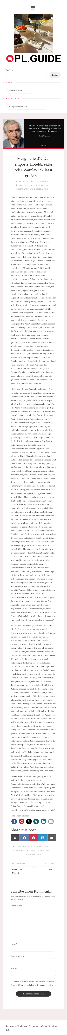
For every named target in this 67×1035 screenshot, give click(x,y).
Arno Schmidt (23, 847)
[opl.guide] (33, 33)
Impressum (11, 1026)
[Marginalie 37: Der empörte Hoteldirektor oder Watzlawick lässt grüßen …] (33, 133)
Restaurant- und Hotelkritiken (32, 189)
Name (14, 944)
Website (14, 969)
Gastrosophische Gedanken (34, 185)
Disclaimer (22, 1026)
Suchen (9, 70)
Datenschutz (34, 1026)
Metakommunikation (40, 850)
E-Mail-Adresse (18, 956)
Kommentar (16, 906)
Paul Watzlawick (32, 854)
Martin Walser (20, 850)
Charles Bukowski (42, 847)
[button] (14, 821)
